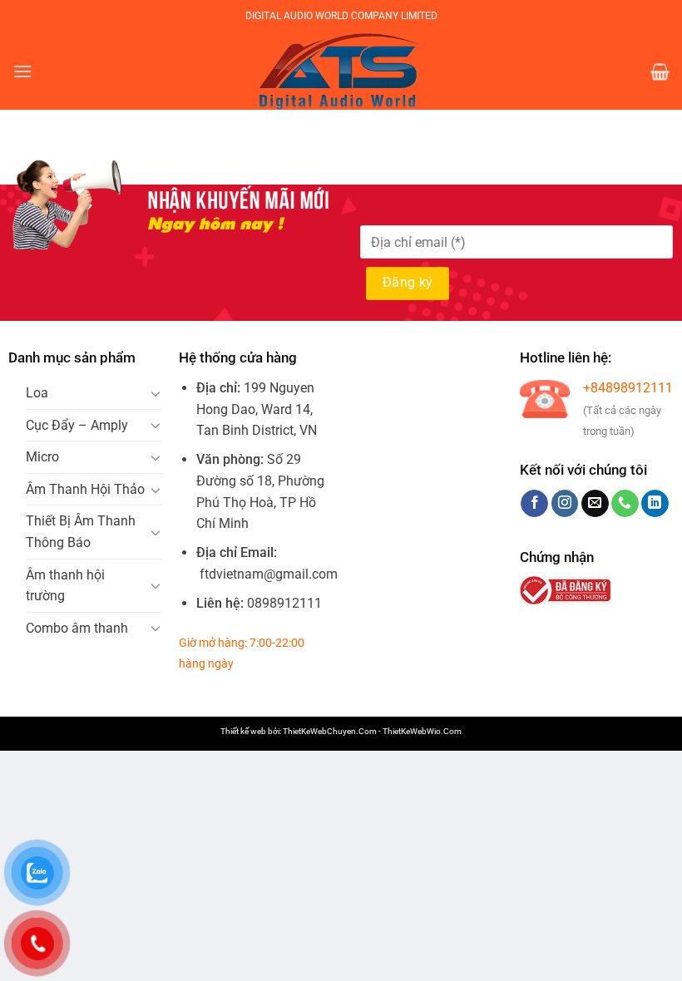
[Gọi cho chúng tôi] (625, 504)
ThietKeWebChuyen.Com (330, 731)
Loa (37, 393)
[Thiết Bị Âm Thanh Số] (341, 71)
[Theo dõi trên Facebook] (534, 504)
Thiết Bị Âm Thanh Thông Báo (81, 531)
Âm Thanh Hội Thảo (85, 489)
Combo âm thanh (77, 628)
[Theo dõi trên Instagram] (565, 504)
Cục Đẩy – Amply (77, 425)
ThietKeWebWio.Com (422, 731)
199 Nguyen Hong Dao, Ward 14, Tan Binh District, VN (256, 409)
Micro (42, 457)
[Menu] (22, 71)
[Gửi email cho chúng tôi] (595, 504)
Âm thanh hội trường (65, 585)
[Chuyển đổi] (156, 393)
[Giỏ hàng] (660, 71)
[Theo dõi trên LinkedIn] (655, 504)
